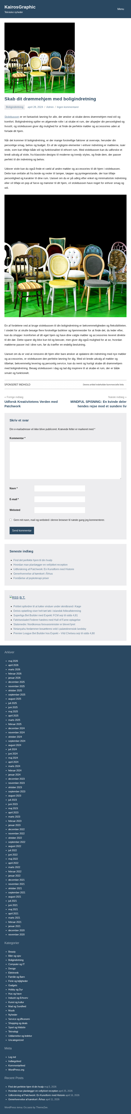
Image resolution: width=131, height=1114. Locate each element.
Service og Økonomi (19, 1019)
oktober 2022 (15, 837)
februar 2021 (14, 922)
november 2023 (16, 783)
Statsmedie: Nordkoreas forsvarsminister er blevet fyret (44, 624)
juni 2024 (13, 753)
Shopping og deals (17, 1023)
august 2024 (14, 745)
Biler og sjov (14, 955)
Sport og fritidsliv (17, 1027)
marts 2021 (14, 917)
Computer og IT (16, 964)
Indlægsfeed (14, 1061)
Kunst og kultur (16, 1002)
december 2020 (16, 930)
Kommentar (17, 438)
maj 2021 (13, 909)
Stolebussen (11, 116)
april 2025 (13, 715)
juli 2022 (12, 850)
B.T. (22, 597)
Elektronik (13, 972)
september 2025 (16, 694)
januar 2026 (14, 677)
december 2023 (16, 778)
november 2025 (16, 686)
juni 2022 (13, 854)
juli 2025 (12, 703)
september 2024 (16, 741)
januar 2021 (14, 926)
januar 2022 (14, 875)
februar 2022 (14, 871)
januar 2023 (14, 825)
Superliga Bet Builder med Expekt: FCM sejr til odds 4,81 (45, 615)
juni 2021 (13, 905)
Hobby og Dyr (15, 989)
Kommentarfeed (16, 1065)
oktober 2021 (15, 888)
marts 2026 (14, 669)
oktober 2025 (15, 690)
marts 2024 (14, 766)
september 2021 (16, 892)
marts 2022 (14, 867)
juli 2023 (12, 799)
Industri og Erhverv (18, 997)
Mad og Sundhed (17, 1006)
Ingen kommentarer (68, 107)
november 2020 (16, 934)
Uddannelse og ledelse (20, 1035)
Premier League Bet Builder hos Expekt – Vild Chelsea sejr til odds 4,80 (54, 633)
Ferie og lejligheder (18, 981)
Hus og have (15, 993)
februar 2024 (14, 770)
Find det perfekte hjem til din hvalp (32, 560)
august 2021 (14, 896)
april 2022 (13, 863)
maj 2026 (13, 661)
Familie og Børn (16, 976)
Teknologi (13, 1031)
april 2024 (13, 762)
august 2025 (14, 698)
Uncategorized (15, 1040)
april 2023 (13, 812)
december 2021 (16, 879)
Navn (14, 488)
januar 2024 (14, 774)
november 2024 (16, 732)
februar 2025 (14, 724)
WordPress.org (16, 1069)
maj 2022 (13, 858)
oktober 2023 (15, 787)
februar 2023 (14, 821)
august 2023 (14, 795)
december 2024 (16, 728)
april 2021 (13, 913)
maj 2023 (13, 808)
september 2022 (16, 842)
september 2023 (16, 791)
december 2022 (16, 829)
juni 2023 (13, 804)
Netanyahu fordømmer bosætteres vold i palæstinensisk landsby (49, 628)
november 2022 (16, 833)
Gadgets (12, 985)
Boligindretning (14, 107)
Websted (15, 510)
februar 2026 (14, 673)
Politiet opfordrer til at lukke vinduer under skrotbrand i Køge (47, 606)
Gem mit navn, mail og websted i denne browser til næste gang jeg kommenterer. (59, 520)
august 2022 (14, 846)
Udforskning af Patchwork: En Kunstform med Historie (43, 569)
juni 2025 (13, 707)
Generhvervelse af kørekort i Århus (33, 573)
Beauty (12, 951)
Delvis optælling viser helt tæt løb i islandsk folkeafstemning (47, 611)
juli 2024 (12, 749)
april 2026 (13, 665)
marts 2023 (14, 816)
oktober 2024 (15, 736)
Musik (11, 1010)
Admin (50, 107)
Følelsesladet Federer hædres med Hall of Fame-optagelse (47, 619)
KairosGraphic (20, 6)
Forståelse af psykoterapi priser (31, 578)
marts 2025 (14, 720)
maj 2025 (13, 711)
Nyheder (12, 1014)
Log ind (12, 1057)
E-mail (14, 499)
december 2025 (16, 682)
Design (12, 968)
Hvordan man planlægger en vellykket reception (40, 564)
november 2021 (16, 884)
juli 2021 (12, 900)
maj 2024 (13, 757)
